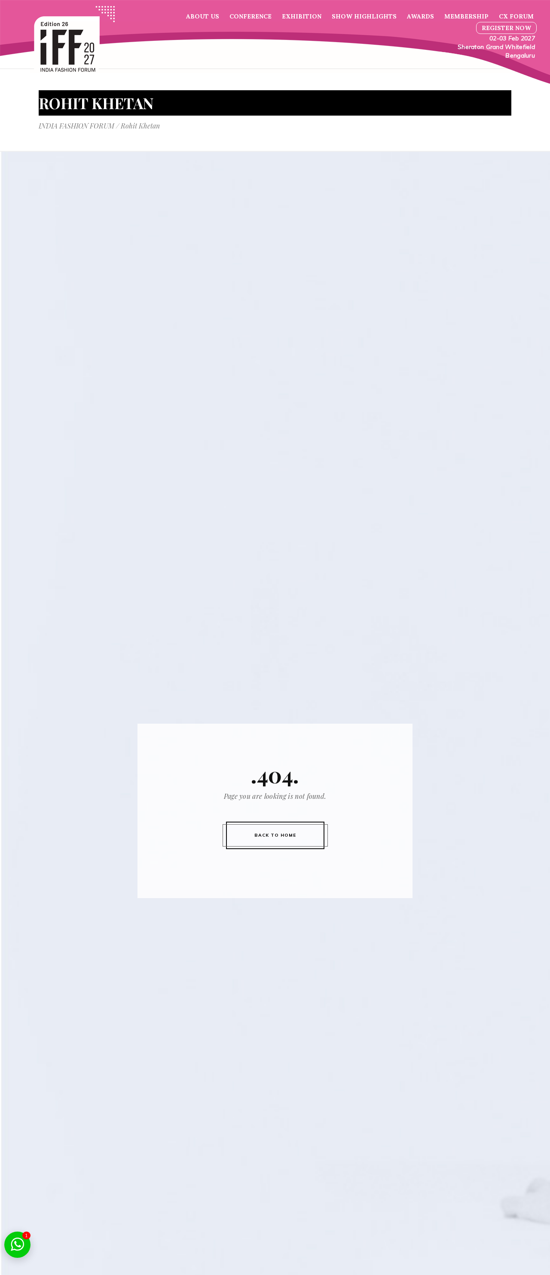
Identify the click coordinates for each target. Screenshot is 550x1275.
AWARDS (420, 16)
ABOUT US (202, 16)
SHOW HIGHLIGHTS (364, 16)
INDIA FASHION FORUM (76, 125)
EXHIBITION (301, 16)
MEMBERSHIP (466, 16)
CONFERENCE (250, 16)
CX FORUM (516, 16)
